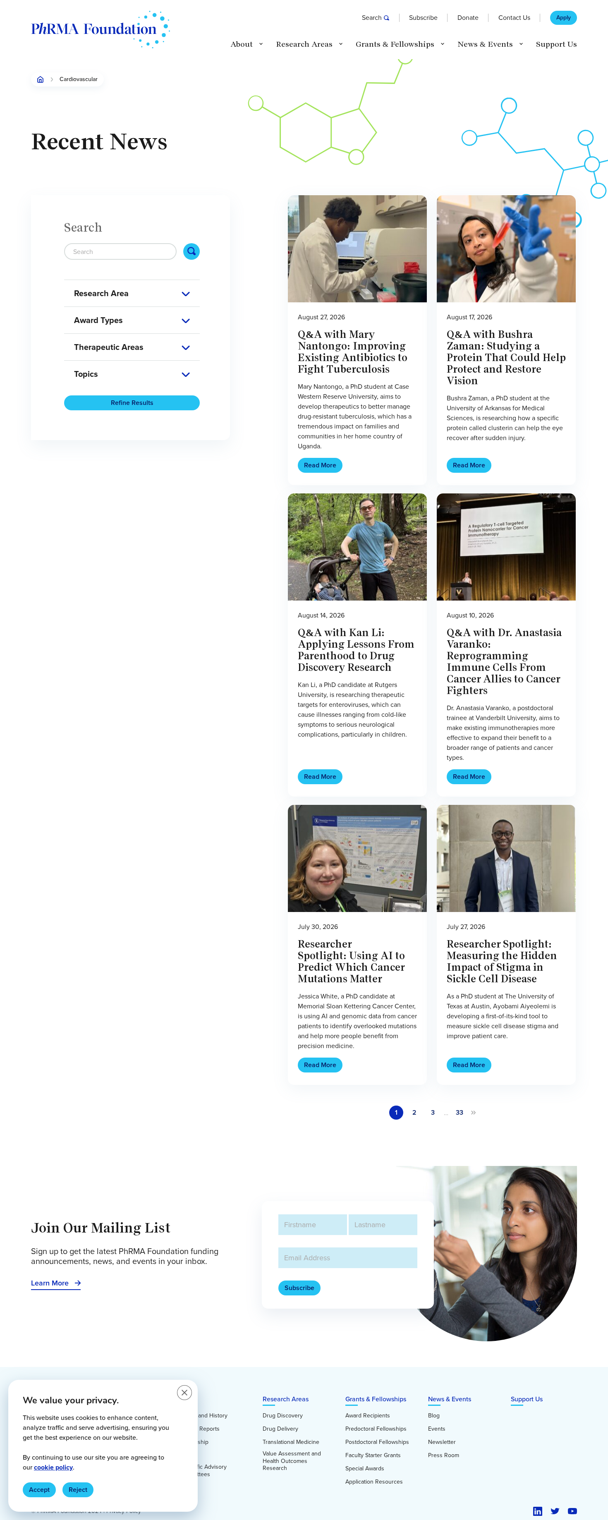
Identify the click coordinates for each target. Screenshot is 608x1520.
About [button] (241, 44)
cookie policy (53, 1467)
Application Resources (374, 1482)
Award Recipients (367, 1415)
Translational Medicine (291, 1442)
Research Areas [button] (304, 44)
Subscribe (423, 18)
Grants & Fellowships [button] (395, 44)
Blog (434, 1415)
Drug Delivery (280, 1429)
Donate (468, 18)
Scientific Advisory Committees (203, 1470)
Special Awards (364, 1468)
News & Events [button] (485, 44)
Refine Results (132, 402)
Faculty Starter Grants (373, 1455)
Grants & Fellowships (375, 1399)
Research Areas (286, 1399)
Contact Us (514, 18)
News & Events (449, 1399)
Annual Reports (200, 1429)
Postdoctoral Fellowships (377, 1442)
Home (40, 79)
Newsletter (442, 1442)
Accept (39, 1489)
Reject (78, 1489)
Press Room (443, 1455)
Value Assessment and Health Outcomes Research (292, 1461)
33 (459, 1112)
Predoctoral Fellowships (376, 1429)
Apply (563, 18)
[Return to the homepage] (100, 29)
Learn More (50, 1283)
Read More (320, 465)
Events (436, 1429)
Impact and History (203, 1415)
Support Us (556, 44)
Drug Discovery (283, 1415)
